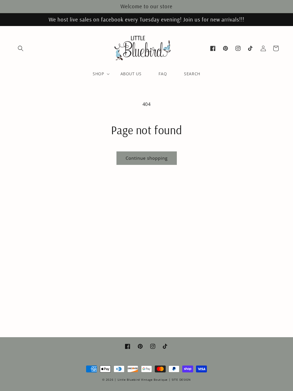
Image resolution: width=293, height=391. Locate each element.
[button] (20, 48)
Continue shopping (147, 158)
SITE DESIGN (181, 380)
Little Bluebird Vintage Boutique (143, 380)
